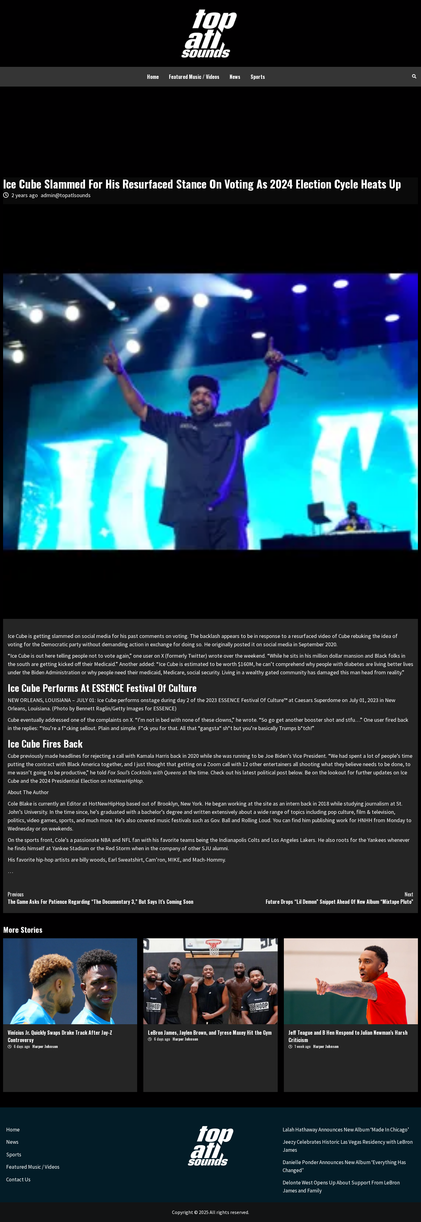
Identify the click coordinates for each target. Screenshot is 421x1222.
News (235, 76)
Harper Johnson (45, 1046)
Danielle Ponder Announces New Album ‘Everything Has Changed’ (344, 1166)
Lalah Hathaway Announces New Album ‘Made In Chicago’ (346, 1129)
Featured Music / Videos (194, 76)
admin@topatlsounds (66, 195)
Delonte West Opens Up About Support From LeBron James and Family (341, 1186)
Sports (258, 76)
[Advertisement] (210, 133)
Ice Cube (17, 635)
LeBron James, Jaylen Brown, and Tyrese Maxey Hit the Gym (210, 1032)
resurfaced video (311, 635)
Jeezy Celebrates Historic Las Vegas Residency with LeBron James (348, 1146)
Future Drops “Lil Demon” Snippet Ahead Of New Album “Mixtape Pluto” (339, 898)
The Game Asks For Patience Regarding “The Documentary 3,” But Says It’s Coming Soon (100, 898)
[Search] (414, 76)
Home (153, 76)
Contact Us (18, 1179)
